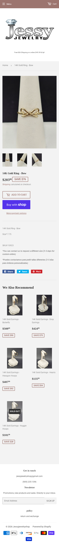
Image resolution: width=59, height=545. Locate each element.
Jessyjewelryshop (21, 526)
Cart (54, 4)
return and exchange (29, 516)
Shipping (6, 184)
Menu (9, 4)
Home (5, 65)
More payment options (16, 213)
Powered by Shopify (42, 526)
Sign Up (50, 501)
